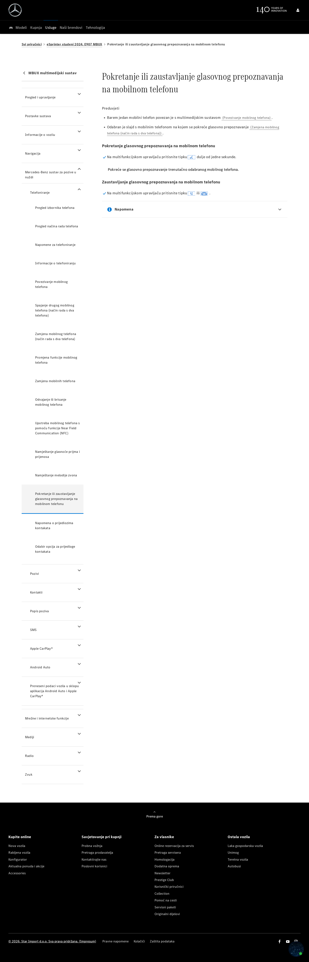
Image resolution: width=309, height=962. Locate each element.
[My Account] (298, 10)
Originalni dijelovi (167, 914)
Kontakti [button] (36, 592)
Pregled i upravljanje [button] (40, 97)
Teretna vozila (238, 859)
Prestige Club (164, 880)
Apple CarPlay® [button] (41, 648)
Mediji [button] (29, 737)
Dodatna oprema (166, 866)
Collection (161, 893)
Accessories (17, 873)
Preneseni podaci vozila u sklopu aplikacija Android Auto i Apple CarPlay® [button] (54, 691)
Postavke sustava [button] (38, 116)
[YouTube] (287, 941)
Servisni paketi (165, 907)
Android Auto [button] (40, 667)
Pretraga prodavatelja (97, 852)
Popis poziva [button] (39, 611)
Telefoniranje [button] (40, 192)
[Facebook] (279, 941)
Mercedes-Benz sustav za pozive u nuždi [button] (50, 174)
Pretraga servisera (167, 852)
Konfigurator (17, 859)
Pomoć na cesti (165, 900)
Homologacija (164, 859)
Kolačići (139, 941)
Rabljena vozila (19, 852)
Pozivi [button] (34, 573)
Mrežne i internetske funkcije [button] (47, 718)
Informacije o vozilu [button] (40, 135)
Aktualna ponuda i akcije (26, 866)
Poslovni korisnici (94, 866)
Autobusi (234, 866)
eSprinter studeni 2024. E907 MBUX (74, 44)
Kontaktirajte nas (94, 859)
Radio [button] (29, 756)
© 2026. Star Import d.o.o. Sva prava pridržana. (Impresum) (52, 941)
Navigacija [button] (32, 153)
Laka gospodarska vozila (245, 846)
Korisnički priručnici (169, 886)
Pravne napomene (115, 941)
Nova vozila (16, 846)
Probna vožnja (92, 846)
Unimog (233, 852)
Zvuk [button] (28, 774)
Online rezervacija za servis (174, 846)
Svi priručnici (32, 44)
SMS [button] (33, 630)
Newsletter (162, 873)
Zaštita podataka (162, 941)
